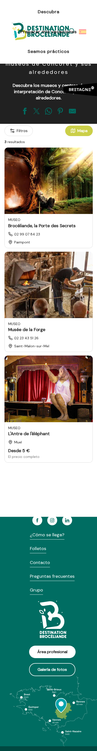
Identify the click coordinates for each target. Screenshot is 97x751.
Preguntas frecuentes (52, 576)
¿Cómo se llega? (47, 535)
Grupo (36, 590)
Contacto (40, 562)
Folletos (38, 549)
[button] (83, 32)
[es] (83, 32)
